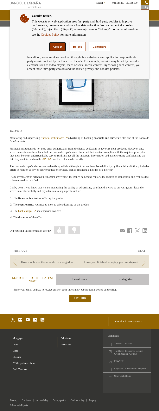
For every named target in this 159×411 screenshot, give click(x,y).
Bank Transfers (20, 369)
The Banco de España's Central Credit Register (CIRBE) (128, 352)
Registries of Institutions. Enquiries (130, 368)
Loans (15, 344)
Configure (99, 46)
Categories (125, 279)
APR (46, 159)
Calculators (66, 338)
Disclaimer (27, 400)
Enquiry (92, 400)
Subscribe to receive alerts (128, 321)
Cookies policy (77, 400)
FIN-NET (118, 361)
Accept (57, 46)
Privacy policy (59, 400)
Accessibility (42, 400)
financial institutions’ (54, 138)
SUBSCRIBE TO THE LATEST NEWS (33, 279)
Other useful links (122, 376)
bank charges (27, 211)
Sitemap (13, 400)
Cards (15, 350)
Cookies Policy (50, 34)
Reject (77, 46)
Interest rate (66, 344)
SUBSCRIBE (80, 298)
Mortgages (18, 338)
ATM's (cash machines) (24, 363)
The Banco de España (124, 343)
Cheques (17, 357)
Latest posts (79, 279)
